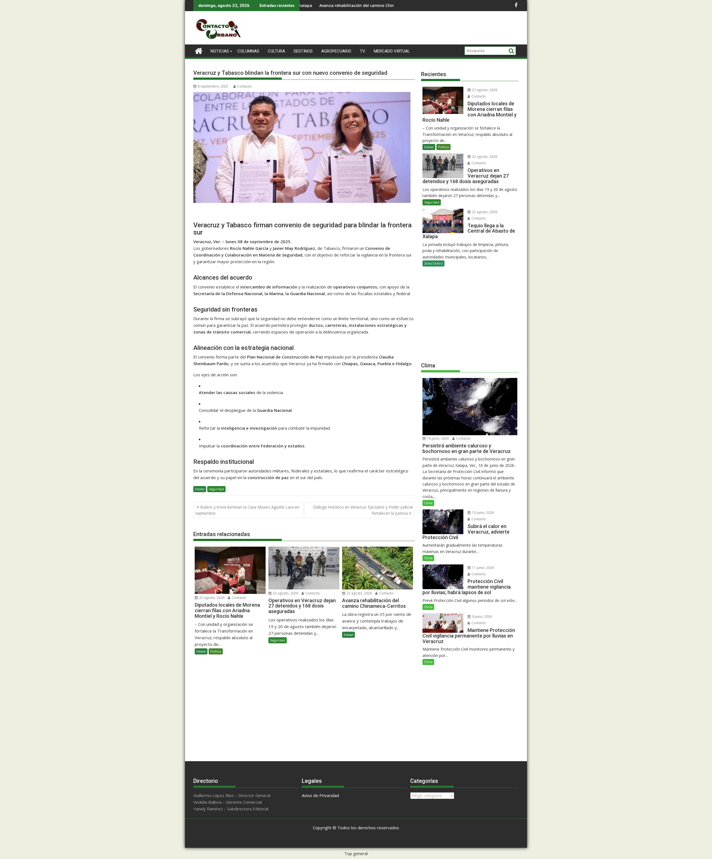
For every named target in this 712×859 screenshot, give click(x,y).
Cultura (276, 51)
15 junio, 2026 (482, 512)
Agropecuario (336, 51)
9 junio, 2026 (481, 616)
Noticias (220, 51)
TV (362, 51)
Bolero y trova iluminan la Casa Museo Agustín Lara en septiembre (247, 510)
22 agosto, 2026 (211, 597)
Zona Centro (433, 263)
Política (215, 651)
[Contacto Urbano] (198, 50)
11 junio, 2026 (482, 567)
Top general (356, 853)
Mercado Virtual (392, 51)
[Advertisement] (470, 314)
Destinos (303, 51)
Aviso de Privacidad (320, 795)
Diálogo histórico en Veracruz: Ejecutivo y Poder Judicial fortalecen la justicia (363, 510)
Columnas (248, 51)
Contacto (244, 86)
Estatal (199, 489)
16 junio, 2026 (437, 438)
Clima (428, 503)
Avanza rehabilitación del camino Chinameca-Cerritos (331, 5)
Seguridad (216, 489)
